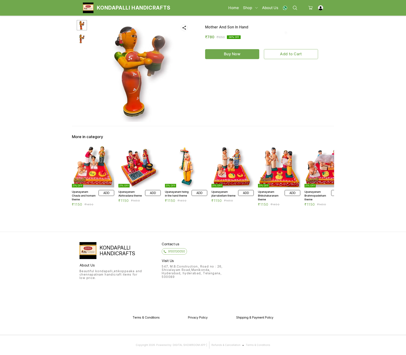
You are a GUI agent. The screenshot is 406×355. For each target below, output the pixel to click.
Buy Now (232, 54)
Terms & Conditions (258, 345)
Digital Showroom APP (189, 345)
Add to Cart (291, 54)
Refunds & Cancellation (225, 345)
